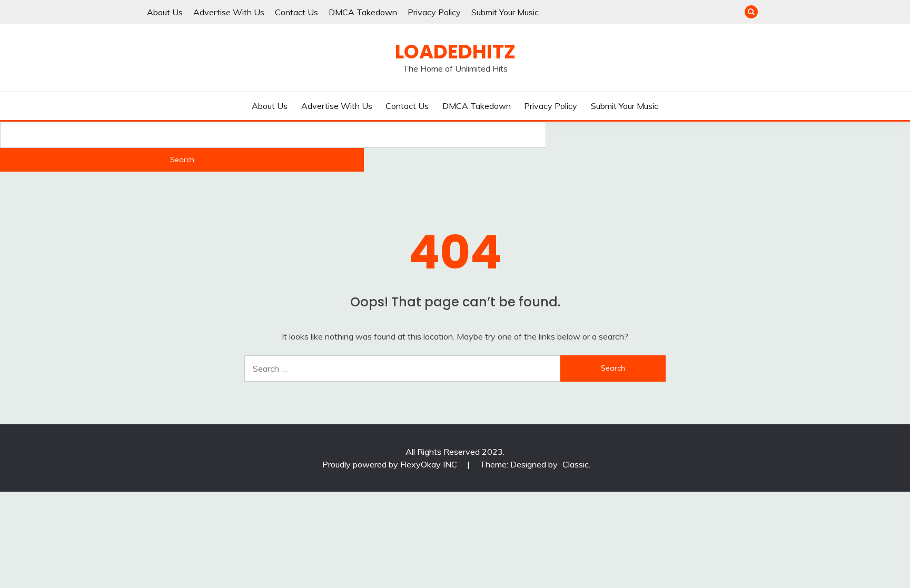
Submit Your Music (505, 12)
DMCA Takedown (363, 12)
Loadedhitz (455, 51)
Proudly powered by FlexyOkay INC (390, 464)
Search (182, 159)
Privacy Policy (434, 12)
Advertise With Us (228, 12)
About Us (165, 12)
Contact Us (296, 12)
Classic (575, 464)
